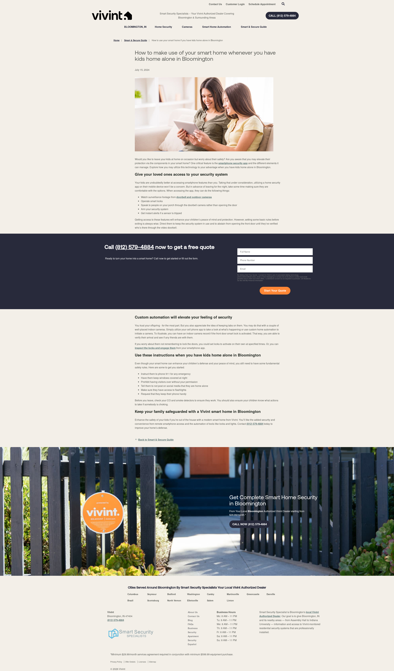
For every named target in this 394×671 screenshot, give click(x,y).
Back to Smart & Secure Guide (156, 439)
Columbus (132, 594)
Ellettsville (192, 600)
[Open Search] (283, 3)
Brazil (130, 600)
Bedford (171, 594)
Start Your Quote (275, 290)
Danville (271, 594)
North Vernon (174, 600)
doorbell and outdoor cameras (194, 197)
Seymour (152, 594)
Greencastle (253, 594)
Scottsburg (153, 600)
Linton (230, 600)
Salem (210, 600)
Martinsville (233, 594)
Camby (210, 594)
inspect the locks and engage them (155, 348)
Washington (193, 594)
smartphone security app (233, 163)
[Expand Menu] (173, 26)
